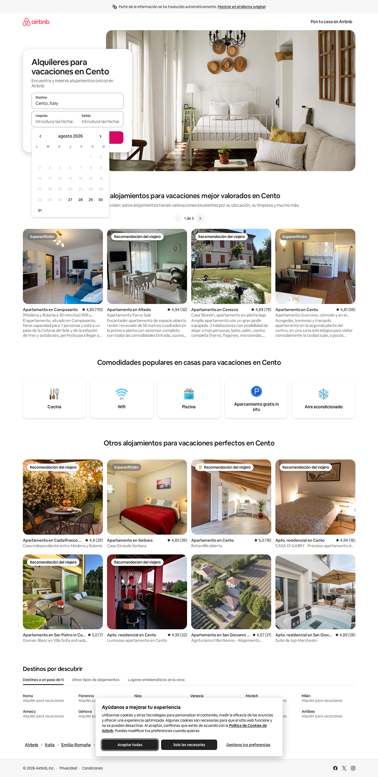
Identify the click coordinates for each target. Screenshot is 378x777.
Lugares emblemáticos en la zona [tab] (156, 679)
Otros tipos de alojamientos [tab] (96, 679)
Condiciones (92, 768)
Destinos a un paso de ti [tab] (43, 679)
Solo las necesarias (189, 744)
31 (40, 210)
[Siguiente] (200, 218)
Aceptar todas (129, 744)
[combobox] (77, 103)
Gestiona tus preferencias (248, 744)
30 (100, 199)
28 (80, 199)
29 (91, 199)
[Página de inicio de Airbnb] (36, 22)
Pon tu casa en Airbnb (331, 21)
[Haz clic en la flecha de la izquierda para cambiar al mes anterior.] (40, 136)
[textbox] (54, 121)
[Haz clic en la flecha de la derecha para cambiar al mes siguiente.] (100, 136)
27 (70, 199)
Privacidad (68, 768)
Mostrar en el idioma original (242, 6)
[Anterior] (178, 218)
